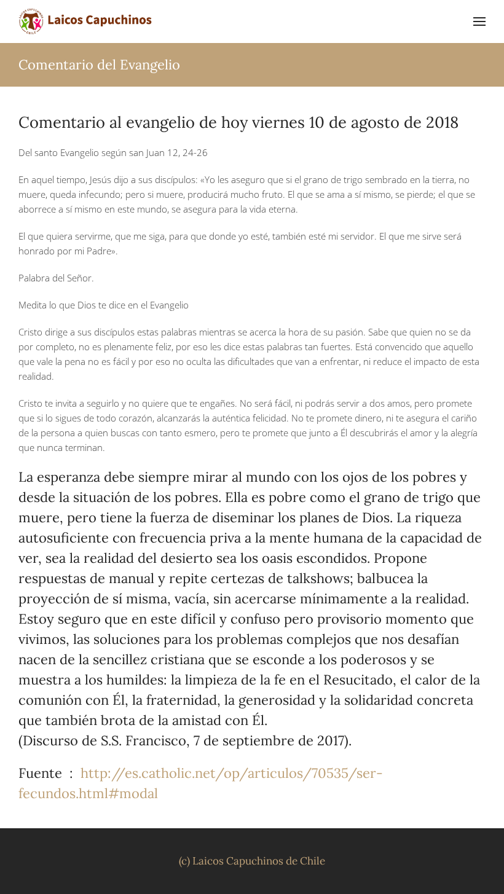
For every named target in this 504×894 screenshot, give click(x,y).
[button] (479, 21)
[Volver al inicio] (86, 21)
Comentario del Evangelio (99, 64)
